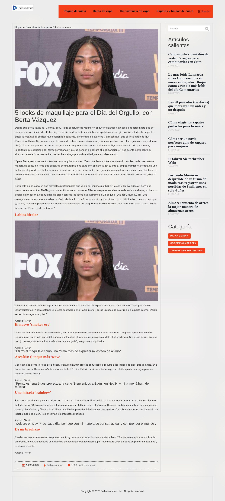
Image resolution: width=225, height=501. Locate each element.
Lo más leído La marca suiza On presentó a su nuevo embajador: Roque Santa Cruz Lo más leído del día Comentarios (187, 82)
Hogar (18, 27)
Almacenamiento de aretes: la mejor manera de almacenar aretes (189, 206)
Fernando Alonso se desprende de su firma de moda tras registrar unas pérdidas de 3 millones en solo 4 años (187, 182)
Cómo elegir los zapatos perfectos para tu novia (186, 124)
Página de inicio (75, 10)
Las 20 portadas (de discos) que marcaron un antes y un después (188, 105)
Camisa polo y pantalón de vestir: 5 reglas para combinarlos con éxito (188, 58)
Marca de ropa (102, 10)
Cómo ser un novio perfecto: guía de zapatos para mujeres (187, 142)
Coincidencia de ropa (134, 10)
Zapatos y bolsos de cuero (175, 10)
